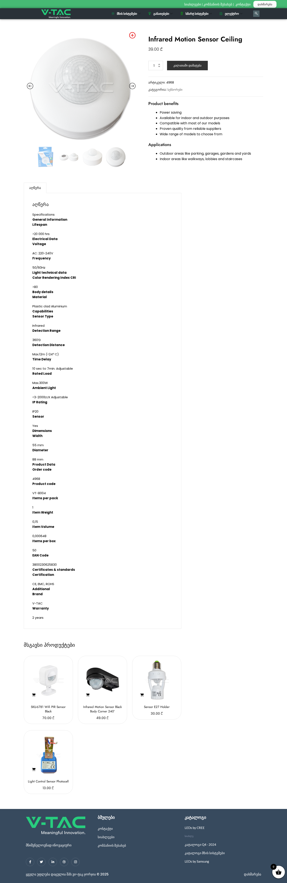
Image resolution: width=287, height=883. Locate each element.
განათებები (161, 13)
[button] (33, 695)
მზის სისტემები (127, 13)
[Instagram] (75, 862)
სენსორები (174, 90)
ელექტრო (232, 13)
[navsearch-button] (256, 14)
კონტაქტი (243, 4)
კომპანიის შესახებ (218, 4)
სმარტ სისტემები (197, 13)
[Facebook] (30, 862)
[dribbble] (64, 862)
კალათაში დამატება (187, 65)
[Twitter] (41, 862)
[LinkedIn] (53, 862)
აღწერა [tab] (35, 188)
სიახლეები (192, 4)
